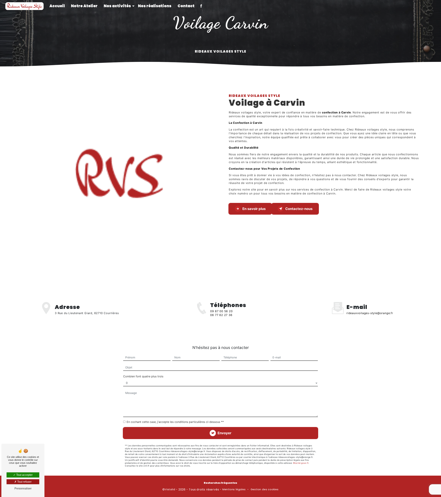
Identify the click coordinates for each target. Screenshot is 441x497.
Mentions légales (234, 489)
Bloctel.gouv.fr (301, 463)
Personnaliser (23, 488)
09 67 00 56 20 (221, 311)
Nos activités (117, 6)
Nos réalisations (154, 6)
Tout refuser (24, 481)
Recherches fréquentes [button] (220, 483)
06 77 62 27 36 (221, 315)
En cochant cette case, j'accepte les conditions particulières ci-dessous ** (175, 422)
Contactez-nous (298, 209)
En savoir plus (254, 209)
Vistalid (170, 489)
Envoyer (224, 433)
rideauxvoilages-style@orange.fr (369, 313)
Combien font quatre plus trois (143, 376)
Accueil (57, 6)
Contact (186, 6)
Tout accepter (24, 474)
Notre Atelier (84, 6)
